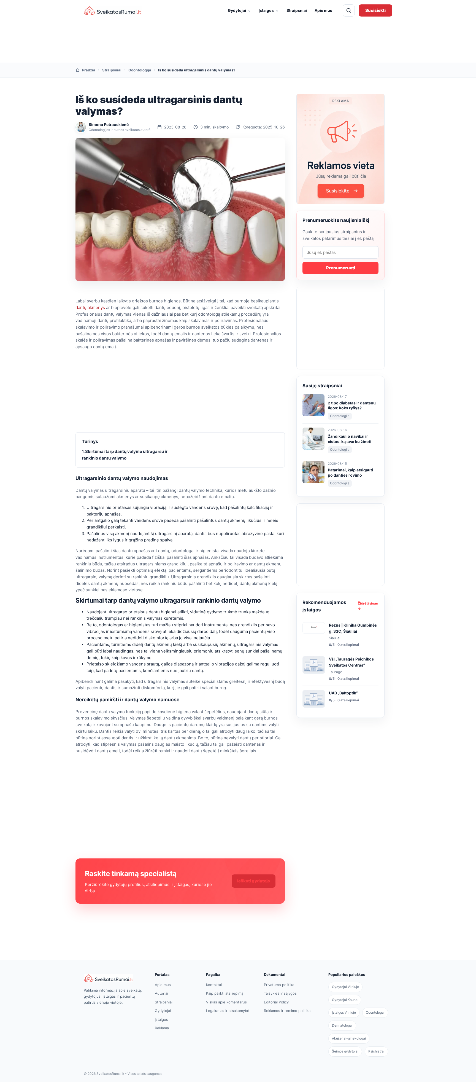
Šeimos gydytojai (345, 1051)
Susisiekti (375, 10)
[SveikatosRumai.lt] (113, 978)
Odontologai (375, 1012)
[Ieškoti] (349, 10)
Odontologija (139, 70)
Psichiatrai (376, 1051)
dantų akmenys (90, 307)
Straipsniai (296, 10)
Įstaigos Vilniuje (344, 1012)
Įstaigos (269, 10)
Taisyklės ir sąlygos (280, 993)
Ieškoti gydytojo (253, 881)
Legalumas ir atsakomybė (227, 1010)
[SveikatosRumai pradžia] (113, 10)
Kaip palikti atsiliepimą (224, 993)
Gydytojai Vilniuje (345, 987)
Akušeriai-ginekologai (349, 1038)
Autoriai (161, 993)
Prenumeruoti (340, 267)
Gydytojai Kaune (345, 1000)
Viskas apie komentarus (226, 1002)
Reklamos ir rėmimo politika (287, 1010)
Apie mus (323, 10)
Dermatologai (342, 1025)
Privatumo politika (279, 984)
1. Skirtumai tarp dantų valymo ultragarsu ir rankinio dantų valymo (124, 455)
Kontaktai (214, 984)
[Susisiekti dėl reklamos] (340, 149)
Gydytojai (239, 10)
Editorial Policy (276, 1002)
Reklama (162, 1028)
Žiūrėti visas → (368, 606)
